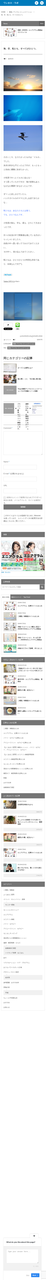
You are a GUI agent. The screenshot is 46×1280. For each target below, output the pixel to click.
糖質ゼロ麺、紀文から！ (26, 690)
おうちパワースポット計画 (13, 967)
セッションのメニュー (11, 910)
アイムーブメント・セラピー (13, 929)
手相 (6, 993)
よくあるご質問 (9, 894)
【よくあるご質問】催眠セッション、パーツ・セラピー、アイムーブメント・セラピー (22, 748)
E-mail (6, 474)
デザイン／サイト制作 (11, 972)
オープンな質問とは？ (25, 368)
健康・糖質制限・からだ (12, 943)
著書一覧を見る (5, 572)
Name (6, 462)
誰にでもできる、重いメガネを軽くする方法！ (30, 869)
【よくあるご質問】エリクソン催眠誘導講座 (19, 754)
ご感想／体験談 (9, 890)
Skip (27, 1275)
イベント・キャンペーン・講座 (14, 899)
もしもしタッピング (10, 933)
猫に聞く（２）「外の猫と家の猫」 (30, 379)
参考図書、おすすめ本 (11, 982)
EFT (5, 958)
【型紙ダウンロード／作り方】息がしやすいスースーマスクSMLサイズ (30, 669)
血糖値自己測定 (9, 787)
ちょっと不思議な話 (10, 998)
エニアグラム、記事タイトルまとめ (30, 606)
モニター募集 (10, 905)
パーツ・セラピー (10, 924)
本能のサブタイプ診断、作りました (30, 648)
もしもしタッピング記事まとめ (14, 764)
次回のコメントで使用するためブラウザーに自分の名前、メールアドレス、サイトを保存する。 (23, 500)
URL (5, 485)
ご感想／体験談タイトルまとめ (28, 616)
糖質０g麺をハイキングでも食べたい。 (30, 712)
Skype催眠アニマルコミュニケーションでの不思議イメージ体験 (30, 390)
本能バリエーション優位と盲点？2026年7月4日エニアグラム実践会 (29, 628)
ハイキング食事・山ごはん (14, 953)
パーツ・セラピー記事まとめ (13, 738)
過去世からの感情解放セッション (15, 938)
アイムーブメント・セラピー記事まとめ (17, 742)
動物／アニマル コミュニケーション (23, 343)
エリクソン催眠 (9, 919)
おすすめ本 (7, 783)
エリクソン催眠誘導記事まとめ (14, 759)
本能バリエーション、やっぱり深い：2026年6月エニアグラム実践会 (30, 639)
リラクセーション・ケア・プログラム (17, 963)
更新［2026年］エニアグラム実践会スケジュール (30, 31)
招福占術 (7, 987)
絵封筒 (7, 977)
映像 (5, 778)
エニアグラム (8, 914)
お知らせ (7, 1007)
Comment (7, 428)
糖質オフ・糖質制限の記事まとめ (15, 773)
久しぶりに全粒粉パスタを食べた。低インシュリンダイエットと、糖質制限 (30, 822)
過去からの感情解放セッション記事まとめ (18, 769)
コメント (8, 339)
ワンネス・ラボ (11, 3)
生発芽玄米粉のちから (25, 804)
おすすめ (7, 1002)
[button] (36, 3)
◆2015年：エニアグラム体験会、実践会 (30, 680)
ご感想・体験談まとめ (11, 728)
